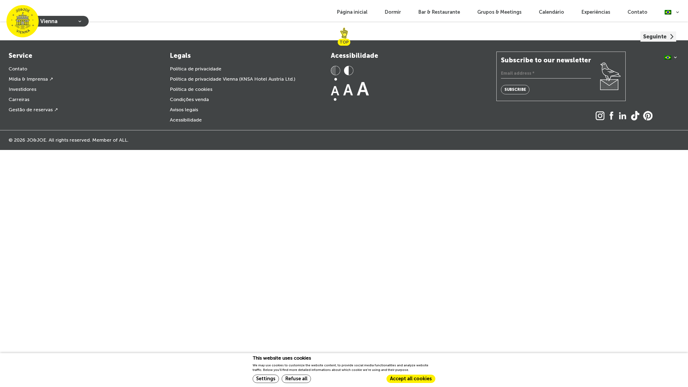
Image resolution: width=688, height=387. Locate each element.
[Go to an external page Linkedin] (624, 116)
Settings (265, 379)
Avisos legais (184, 110)
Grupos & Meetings (499, 12)
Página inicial (352, 12)
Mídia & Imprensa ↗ (31, 79)
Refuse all (296, 379)
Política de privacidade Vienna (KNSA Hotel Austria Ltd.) (232, 79)
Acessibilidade (186, 120)
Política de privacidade (195, 69)
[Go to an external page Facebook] (613, 116)
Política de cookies (191, 89)
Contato (637, 12)
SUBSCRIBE (515, 89)
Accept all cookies (411, 379)
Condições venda (189, 99)
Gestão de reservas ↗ (33, 110)
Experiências (595, 12)
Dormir (393, 12)
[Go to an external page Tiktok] (636, 116)
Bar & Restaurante (439, 12)
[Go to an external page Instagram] (601, 116)
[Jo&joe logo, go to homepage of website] (22, 21)
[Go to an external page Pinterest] (649, 116)
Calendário (551, 12)
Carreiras (19, 99)
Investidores (22, 89)
